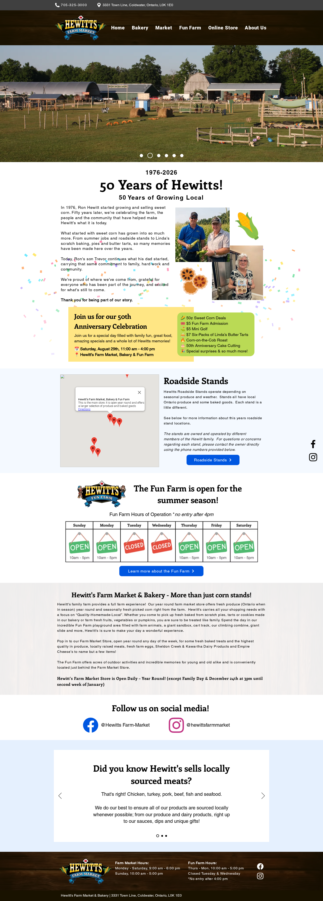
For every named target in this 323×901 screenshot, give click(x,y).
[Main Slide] (141, 155)
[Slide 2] (150, 155)
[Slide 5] (174, 155)
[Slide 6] (181, 155)
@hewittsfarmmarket (208, 725)
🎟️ (182, 323)
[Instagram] (313, 457)
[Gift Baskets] (161, 835)
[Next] (263, 796)
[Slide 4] (166, 155)
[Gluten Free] (166, 836)
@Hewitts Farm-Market (125, 725)
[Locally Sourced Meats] (157, 836)
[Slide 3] (158, 155)
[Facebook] (313, 444)
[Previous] (60, 796)
